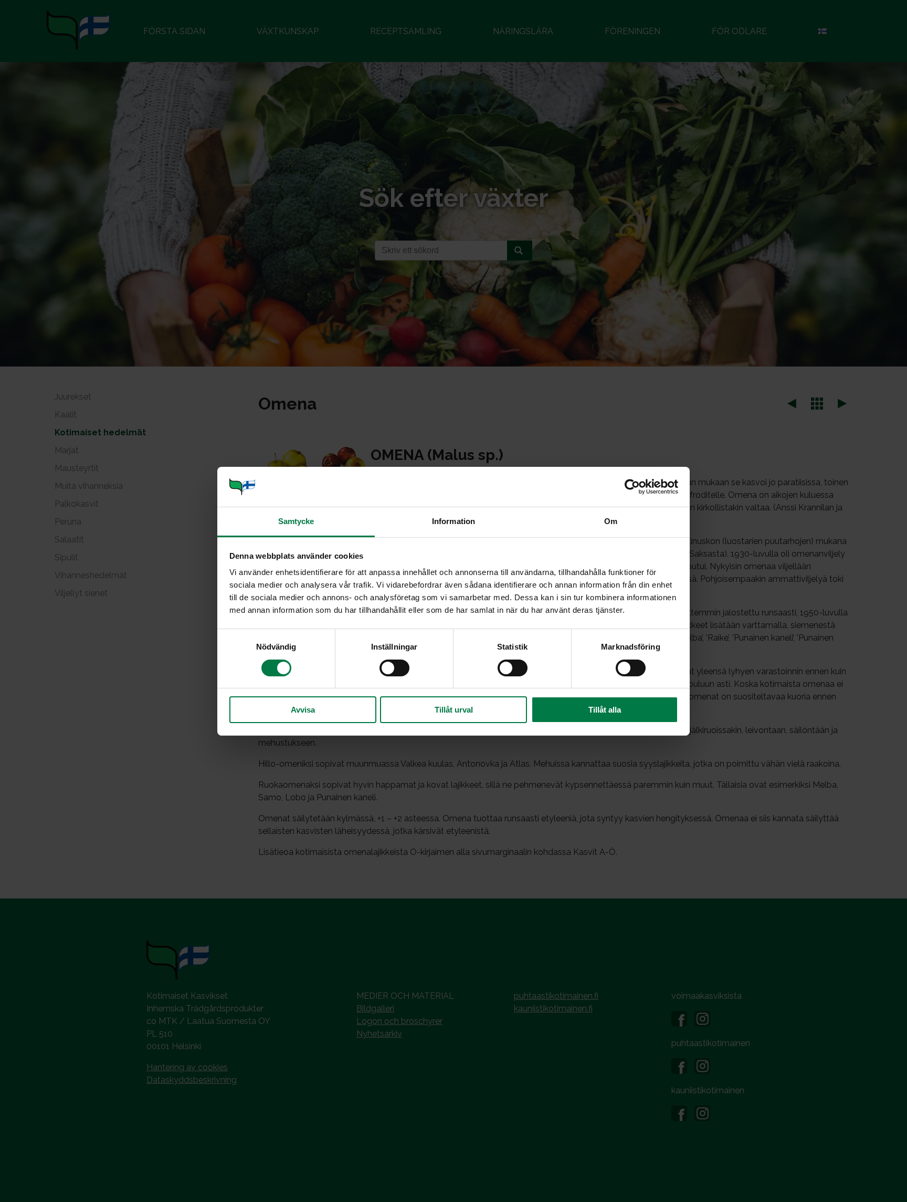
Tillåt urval (454, 709)
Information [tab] (453, 521)
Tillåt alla (604, 709)
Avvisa (303, 709)
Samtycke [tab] (296, 521)
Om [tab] (610, 521)
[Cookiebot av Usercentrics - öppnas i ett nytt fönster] (632, 487)
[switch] (394, 668)
